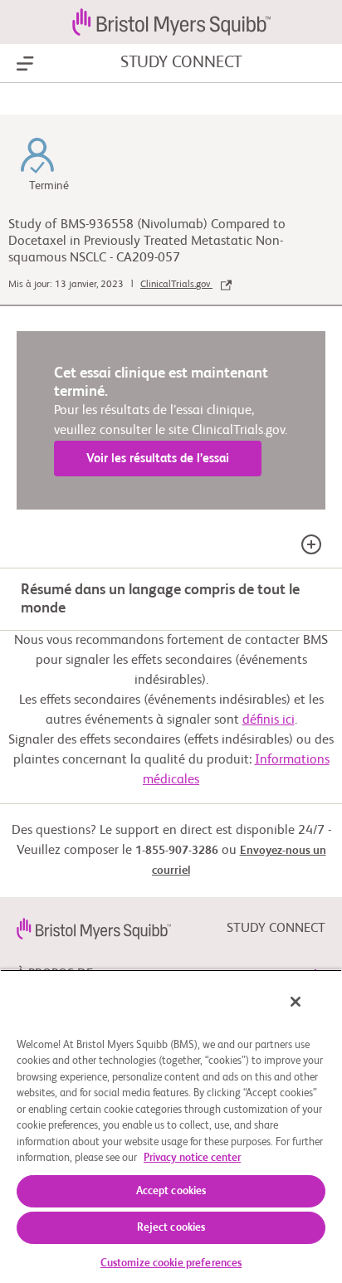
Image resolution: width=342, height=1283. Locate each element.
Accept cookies (171, 1191)
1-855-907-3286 (176, 850)
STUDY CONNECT (181, 63)
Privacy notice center (192, 1158)
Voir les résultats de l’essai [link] (157, 458)
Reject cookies (171, 1227)
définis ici (268, 720)
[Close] (295, 1001)
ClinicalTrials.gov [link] (176, 285)
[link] (94, 928)
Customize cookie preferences (171, 1263)
